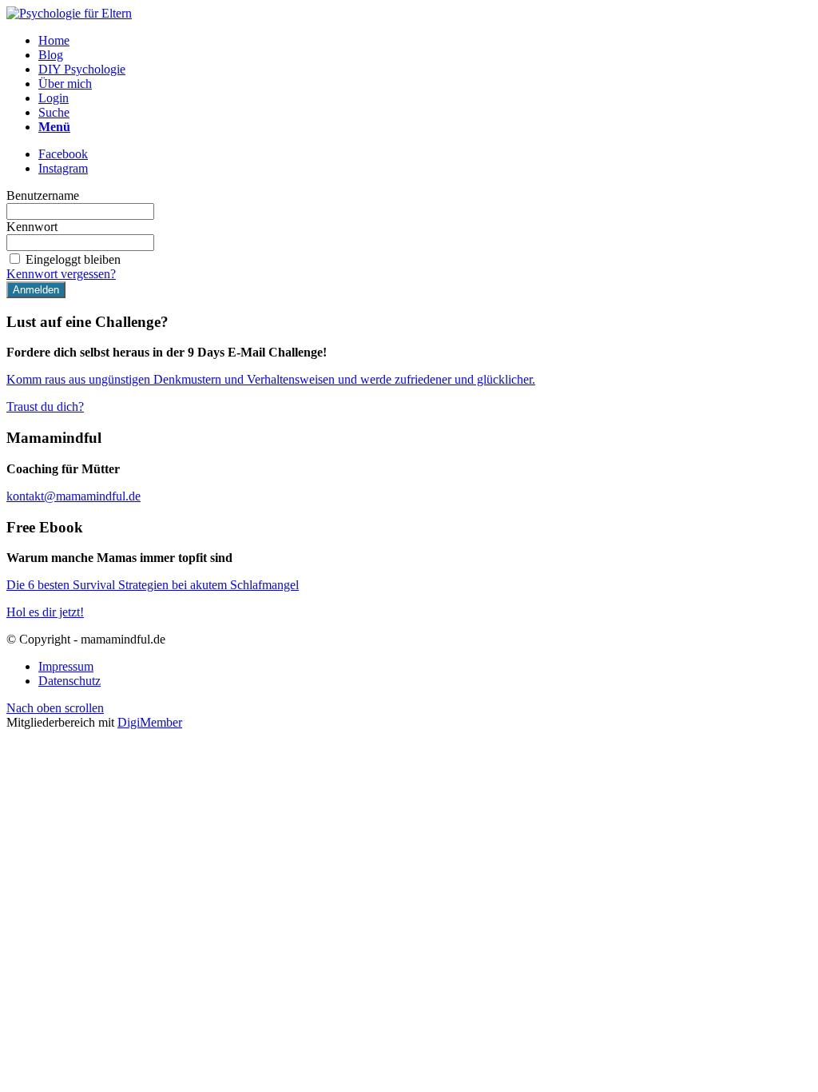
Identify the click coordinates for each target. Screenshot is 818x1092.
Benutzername (42, 195)
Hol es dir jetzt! (45, 612)
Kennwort (32, 226)
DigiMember (149, 722)
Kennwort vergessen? (61, 274)
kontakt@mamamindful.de (73, 496)
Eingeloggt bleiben (73, 259)
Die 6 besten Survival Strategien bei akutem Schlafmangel (152, 585)
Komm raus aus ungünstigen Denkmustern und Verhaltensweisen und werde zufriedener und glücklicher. (270, 379)
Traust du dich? (45, 406)
